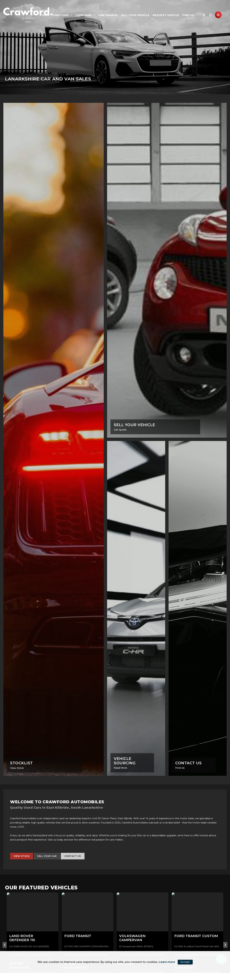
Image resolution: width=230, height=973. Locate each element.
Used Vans (84, 15)
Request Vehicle (166, 15)
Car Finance (108, 15)
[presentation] (5, 950)
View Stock (21, 860)
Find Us (188, 15)
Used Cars (61, 15)
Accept (185, 962)
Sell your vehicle (135, 15)
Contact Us (72, 860)
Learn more (167, 962)
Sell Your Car (47, 860)
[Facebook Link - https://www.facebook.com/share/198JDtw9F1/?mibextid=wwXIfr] (204, 15)
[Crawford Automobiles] (28, 15)
